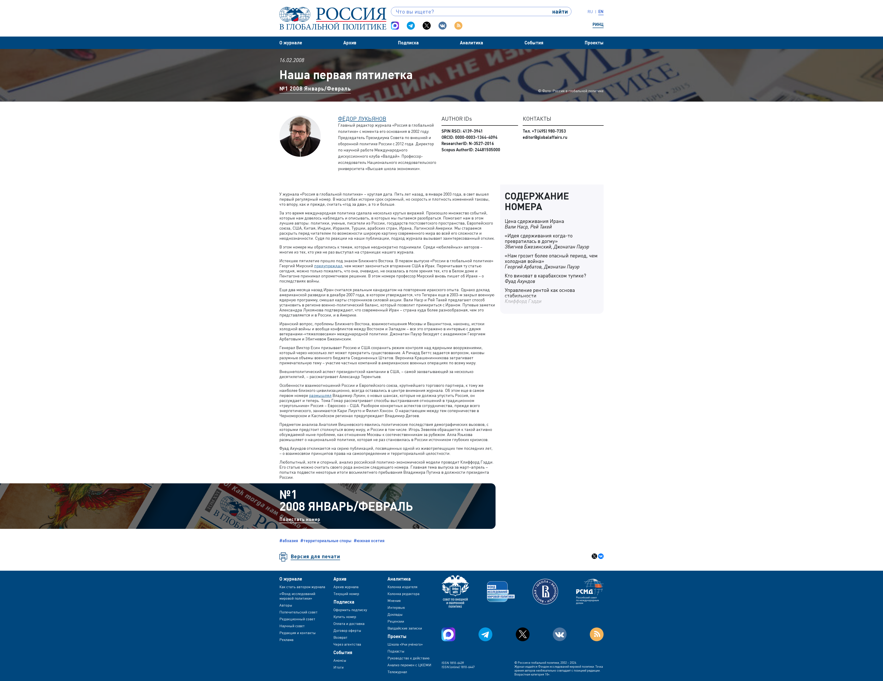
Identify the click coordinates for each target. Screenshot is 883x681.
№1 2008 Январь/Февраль (315, 88)
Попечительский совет (298, 612)
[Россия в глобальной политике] (332, 18)
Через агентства (347, 644)
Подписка (408, 42)
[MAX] (395, 26)
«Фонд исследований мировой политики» (297, 596)
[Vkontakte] (443, 26)
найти (560, 11)
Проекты (594, 42)
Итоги (338, 667)
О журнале (290, 42)
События (534, 42)
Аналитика (471, 42)
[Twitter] (427, 26)
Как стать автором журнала (302, 586)
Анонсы (339, 660)
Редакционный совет (297, 619)
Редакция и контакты (297, 632)
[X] (594, 556)
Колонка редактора (403, 593)
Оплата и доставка (348, 623)
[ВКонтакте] (601, 556)
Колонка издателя (402, 586)
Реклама (286, 639)
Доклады (395, 614)
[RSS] (458, 26)
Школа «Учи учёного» (405, 644)
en (601, 11)
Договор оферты (347, 630)
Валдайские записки (404, 628)
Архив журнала (345, 586)
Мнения (394, 600)
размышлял (320, 395)
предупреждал (328, 265)
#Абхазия (288, 540)
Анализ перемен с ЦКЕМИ (409, 665)
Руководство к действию (408, 658)
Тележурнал (397, 672)
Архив (349, 42)
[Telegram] (411, 26)
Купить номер (344, 616)
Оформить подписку (350, 609)
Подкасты (395, 651)
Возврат (340, 637)
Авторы (285, 605)
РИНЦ (598, 24)
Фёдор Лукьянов (362, 118)
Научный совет (292, 626)
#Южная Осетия (369, 540)
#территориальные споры (325, 540)
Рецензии (395, 621)
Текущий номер (346, 593)
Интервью (396, 607)
